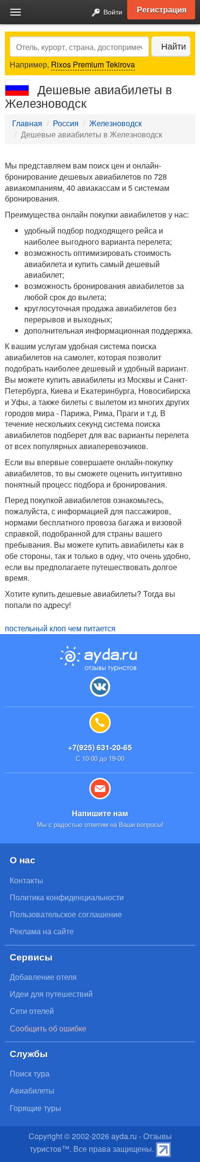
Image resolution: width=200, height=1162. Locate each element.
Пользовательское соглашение (66, 914)
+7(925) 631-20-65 (100, 747)
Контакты (26, 880)
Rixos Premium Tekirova (93, 64)
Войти (111, 11)
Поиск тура (30, 1073)
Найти (173, 46)
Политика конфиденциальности (67, 897)
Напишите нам (100, 813)
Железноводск (115, 123)
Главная (27, 123)
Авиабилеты (32, 1090)
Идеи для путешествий (51, 993)
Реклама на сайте (42, 931)
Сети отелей (32, 1010)
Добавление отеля (43, 976)
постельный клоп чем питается (60, 628)
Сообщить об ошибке (48, 1028)
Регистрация (161, 9)
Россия (66, 123)
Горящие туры (35, 1107)
